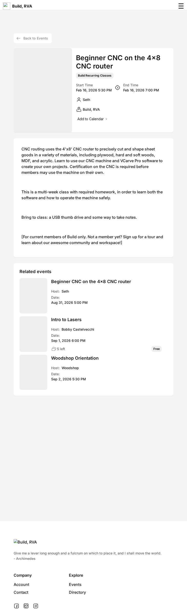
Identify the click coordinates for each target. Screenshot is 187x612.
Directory (77, 592)
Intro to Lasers (66, 319)
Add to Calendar (90, 119)
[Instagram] (35, 606)
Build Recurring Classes (95, 75)
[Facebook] (16, 606)
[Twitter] (26, 606)
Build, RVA (22, 6)
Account (21, 584)
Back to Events (35, 38)
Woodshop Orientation (75, 358)
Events (75, 584)
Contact (21, 592)
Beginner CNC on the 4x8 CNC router (91, 281)
